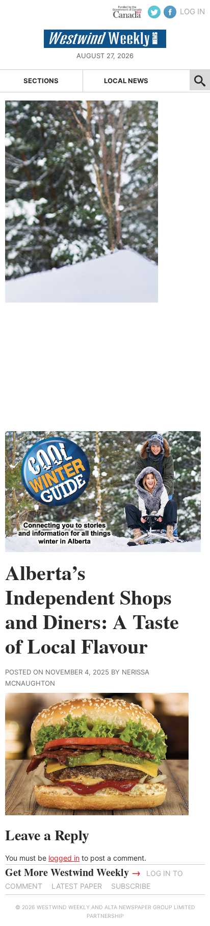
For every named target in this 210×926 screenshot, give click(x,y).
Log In (192, 11)
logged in (64, 858)
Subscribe (130, 886)
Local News (126, 81)
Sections (41, 81)
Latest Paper (76, 886)
